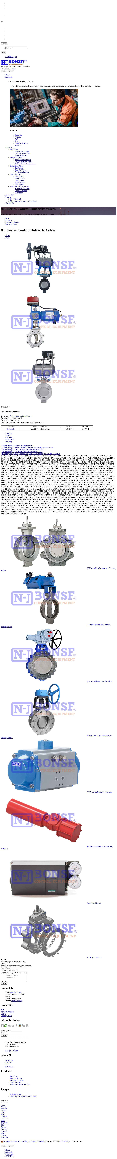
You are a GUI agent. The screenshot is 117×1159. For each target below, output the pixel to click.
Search (4, 44)
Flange (3, 1014)
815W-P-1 (4, 1123)
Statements (9, 1154)
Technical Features (21, 143)
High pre (4, 1110)
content (3, 981)
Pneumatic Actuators (22, 189)
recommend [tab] (9, 439)
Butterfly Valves (16, 158)
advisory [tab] (8, 442)
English (14, 57)
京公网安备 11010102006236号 (15, 1141)
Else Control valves (22, 172)
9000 (3, 1125)
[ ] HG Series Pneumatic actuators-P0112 (21, 452)
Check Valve (19, 180)
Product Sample (15, 199)
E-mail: (3, 970)
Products (8, 147)
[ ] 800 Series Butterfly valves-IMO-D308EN (30, 454)
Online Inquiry (16, 1001)
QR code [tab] (8, 437)
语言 (3, 52)
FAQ (16, 139)
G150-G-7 (4, 1118)
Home (7, 75)
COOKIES (9, 1156)
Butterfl (3, 1127)
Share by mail (6, 1031)
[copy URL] (23, 1025)
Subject (3, 973)
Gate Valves (19, 176)
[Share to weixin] (5, 1025)
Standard (18, 145)
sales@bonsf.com (11, 1051)
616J (2, 1112)
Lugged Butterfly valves (23, 162)
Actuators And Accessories (19, 187)
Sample (8, 197)
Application (9, 195)
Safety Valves (19, 182)
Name (3, 968)
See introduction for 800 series (21, 416)
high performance (7, 1012)
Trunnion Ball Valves (22, 153)
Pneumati (4, 1137)
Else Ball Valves (20, 156)
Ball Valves (14, 149)
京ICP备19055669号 (36, 1141)
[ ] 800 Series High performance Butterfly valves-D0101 (27, 448)
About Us (9, 77)
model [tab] (7, 435)
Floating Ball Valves (22, 151)
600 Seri (4, 1131)
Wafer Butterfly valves (23, 160)
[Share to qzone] (13, 1025)
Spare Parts (19, 193)
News (17, 141)
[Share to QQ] (20, 1025)
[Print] (27, 1025)
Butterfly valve (6, 1016)
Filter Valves (19, 184)
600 (2, 1133)
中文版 (8, 57)
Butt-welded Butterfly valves (25, 164)
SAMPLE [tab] (9, 433)
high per (4, 1108)
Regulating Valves (16, 166)
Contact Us (9, 203)
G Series (4, 1116)
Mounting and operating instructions (23, 201)
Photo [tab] (7, 236)
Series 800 (10, 429)
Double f (4, 1129)
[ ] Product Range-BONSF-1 (17, 445)
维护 (3, 1121)
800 (2, 1009)
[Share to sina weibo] (9, 1025)
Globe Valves (19, 178)
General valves (15, 174)
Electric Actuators (21, 191)
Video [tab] (7, 238)
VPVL (3, 1106)
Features (18, 137)
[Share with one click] (16, 1025)
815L (3, 1114)
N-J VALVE (63, 1141)
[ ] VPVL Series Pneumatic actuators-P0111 (22, 450)
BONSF (13, 68)
